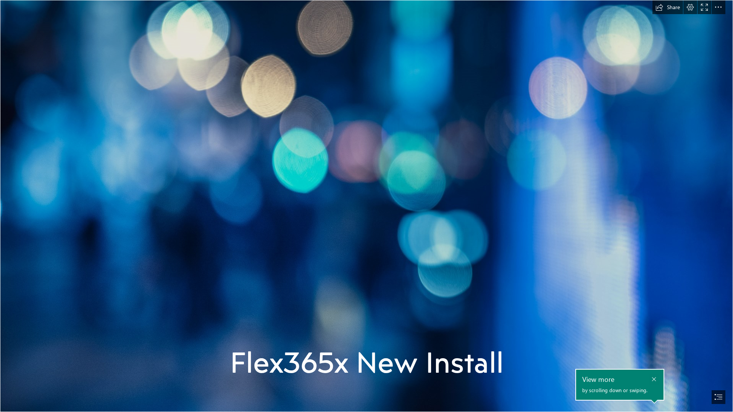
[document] (366, 206)
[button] (667, 7)
